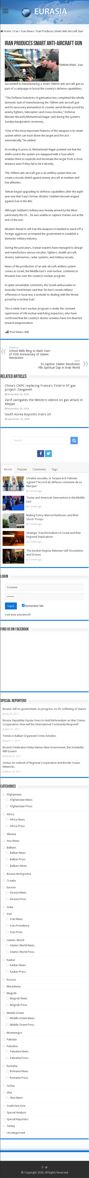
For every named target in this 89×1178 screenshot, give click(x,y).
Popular (22, 469)
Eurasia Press (18, 899)
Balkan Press (17, 859)
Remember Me (34, 605)
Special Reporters (18, 1119)
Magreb (12, 993)
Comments (39, 469)
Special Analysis (16, 1112)
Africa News (17, 819)
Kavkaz (11, 960)
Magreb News (18, 998)
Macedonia (14, 986)
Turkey (11, 1126)
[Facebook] (40, 453)
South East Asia (16, 1105)
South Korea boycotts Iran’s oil (28, 414)
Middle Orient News (22, 1018)
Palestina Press (19, 1058)
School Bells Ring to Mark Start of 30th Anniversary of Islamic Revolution (29, 352)
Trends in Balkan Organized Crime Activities (29, 735)
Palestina (12, 1046)
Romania (12, 1066)
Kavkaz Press (18, 971)
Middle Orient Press (22, 1024)
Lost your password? (18, 614)
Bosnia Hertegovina (19, 873)
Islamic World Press (22, 951)
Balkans (11, 847)
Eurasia (11, 887)
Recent (8, 469)
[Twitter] (48, 453)
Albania (11, 834)
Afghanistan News (21, 799)
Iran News (27, 31)
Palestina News (19, 1051)
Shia (9, 1092)
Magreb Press (18, 1005)
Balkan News (18, 852)
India (10, 907)
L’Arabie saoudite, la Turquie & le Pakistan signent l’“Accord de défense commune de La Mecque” (54, 482)
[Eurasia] (44, 11)
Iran (16, 31)
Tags (54, 469)
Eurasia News (18, 892)
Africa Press (17, 826)
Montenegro (14, 1032)
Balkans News (18, 865)
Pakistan (12, 1039)
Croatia (11, 880)
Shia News (16, 1097)
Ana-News (13, 840)
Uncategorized (16, 1132)
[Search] (74, 440)
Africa (10, 814)
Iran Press (16, 932)
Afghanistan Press (21, 806)
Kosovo (11, 979)
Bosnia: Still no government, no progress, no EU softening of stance (44, 708)
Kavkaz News (18, 965)
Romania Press (19, 1077)
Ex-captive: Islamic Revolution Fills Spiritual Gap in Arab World (59, 364)
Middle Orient (15, 1013)
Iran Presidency (19, 925)
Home (7, 31)
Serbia (11, 1085)
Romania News (19, 1071)
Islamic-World (15, 940)
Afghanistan (14, 794)
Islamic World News (22, 945)
